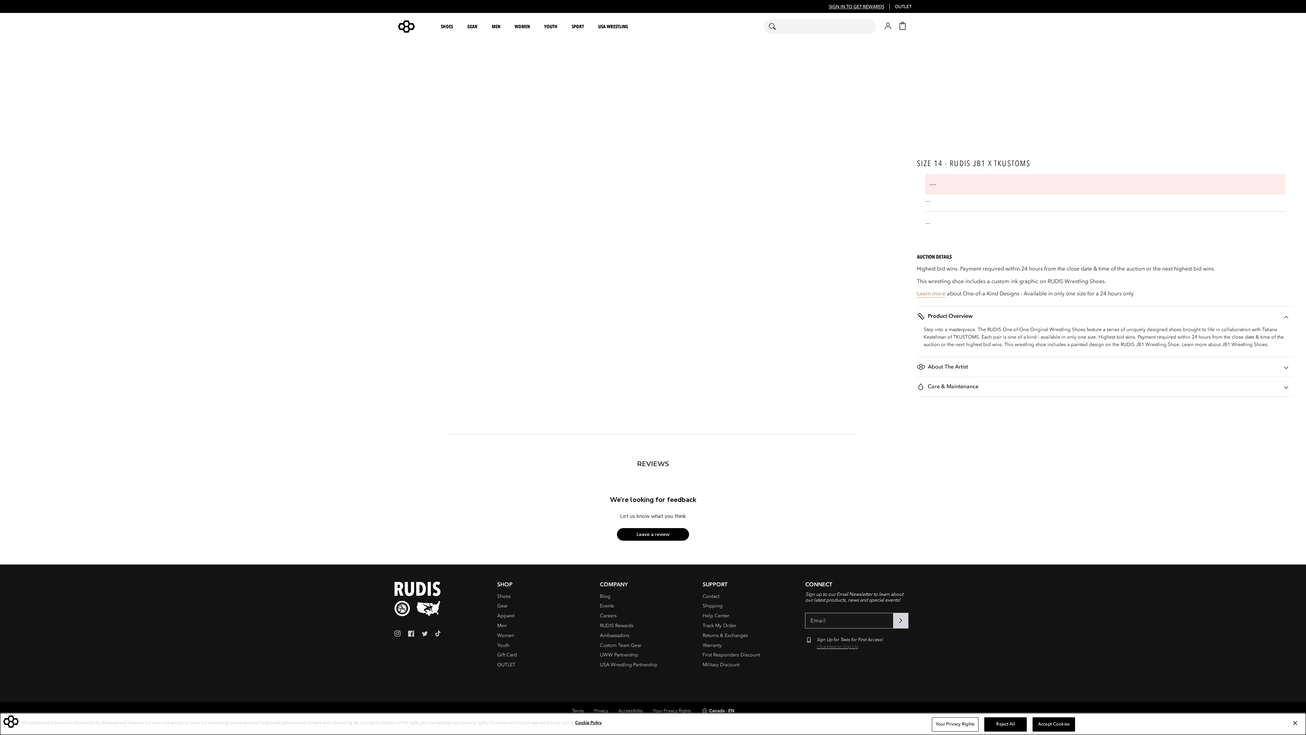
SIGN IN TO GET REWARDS (856, 7)
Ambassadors (614, 635)
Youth (503, 645)
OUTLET (903, 7)
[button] (448, 26)
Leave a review (653, 534)
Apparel (506, 615)
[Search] (776, 26)
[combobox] (820, 26)
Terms (578, 711)
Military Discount (721, 665)
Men (502, 625)
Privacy (601, 711)
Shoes (503, 596)
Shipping (713, 606)
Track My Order (719, 625)
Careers (608, 615)
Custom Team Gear (620, 645)
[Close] (1295, 723)
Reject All (1005, 724)
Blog (605, 596)
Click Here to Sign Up (837, 647)
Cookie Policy (588, 723)
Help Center (716, 615)
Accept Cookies (1054, 724)
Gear (502, 606)
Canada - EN (721, 711)
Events (607, 606)
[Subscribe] (900, 620)
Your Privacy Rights (672, 711)
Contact (711, 596)
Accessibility (630, 711)
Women (505, 635)
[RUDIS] (414, 26)
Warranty (712, 645)
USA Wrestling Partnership (628, 665)
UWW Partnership (619, 655)
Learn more (931, 293)
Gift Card (507, 655)
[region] (653, 724)
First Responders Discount (731, 655)
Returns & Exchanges (725, 635)
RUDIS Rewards (616, 625)
